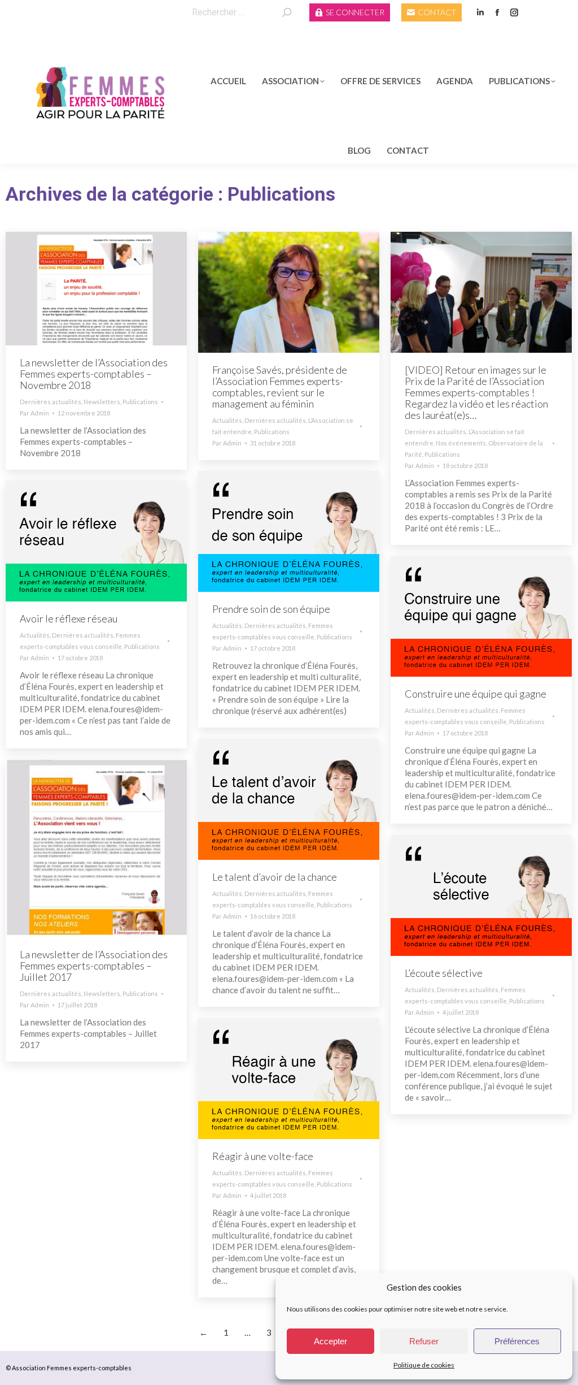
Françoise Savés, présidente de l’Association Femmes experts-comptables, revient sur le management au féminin (279, 386)
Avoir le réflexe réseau (68, 618)
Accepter (330, 1341)
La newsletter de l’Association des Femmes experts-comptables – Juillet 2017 (94, 965)
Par (34, 413)
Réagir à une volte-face (262, 1156)
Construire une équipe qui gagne (475, 693)
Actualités (227, 420)
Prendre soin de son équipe (271, 609)
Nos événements (461, 443)
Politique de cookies (423, 1365)
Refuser (424, 1341)
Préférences (517, 1341)
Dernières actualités (50, 401)
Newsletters (102, 401)
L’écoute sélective (444, 973)
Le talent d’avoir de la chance (274, 877)
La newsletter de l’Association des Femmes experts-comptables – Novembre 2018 (94, 373)
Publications (140, 401)
